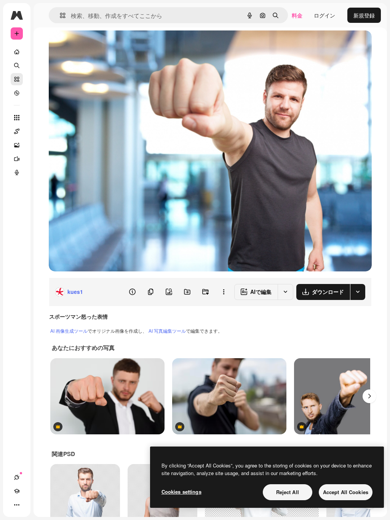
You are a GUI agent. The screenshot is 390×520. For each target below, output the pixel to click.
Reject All (287, 492)
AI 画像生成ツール (69, 330)
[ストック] (17, 79)
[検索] (17, 65)
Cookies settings (181, 491)
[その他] (17, 505)
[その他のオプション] (223, 292)
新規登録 (364, 15)
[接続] (17, 477)
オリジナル (101, 45)
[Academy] (17, 491)
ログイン (324, 15)
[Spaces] (17, 131)
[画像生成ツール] (17, 145)
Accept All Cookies (345, 492)
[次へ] (369, 396)
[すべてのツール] (17, 118)
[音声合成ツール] (17, 172)
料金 (297, 15)
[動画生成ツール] (17, 159)
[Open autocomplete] (59, 15)
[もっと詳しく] (17, 93)
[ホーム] (17, 52)
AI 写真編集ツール (167, 330)
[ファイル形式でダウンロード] (357, 292)
